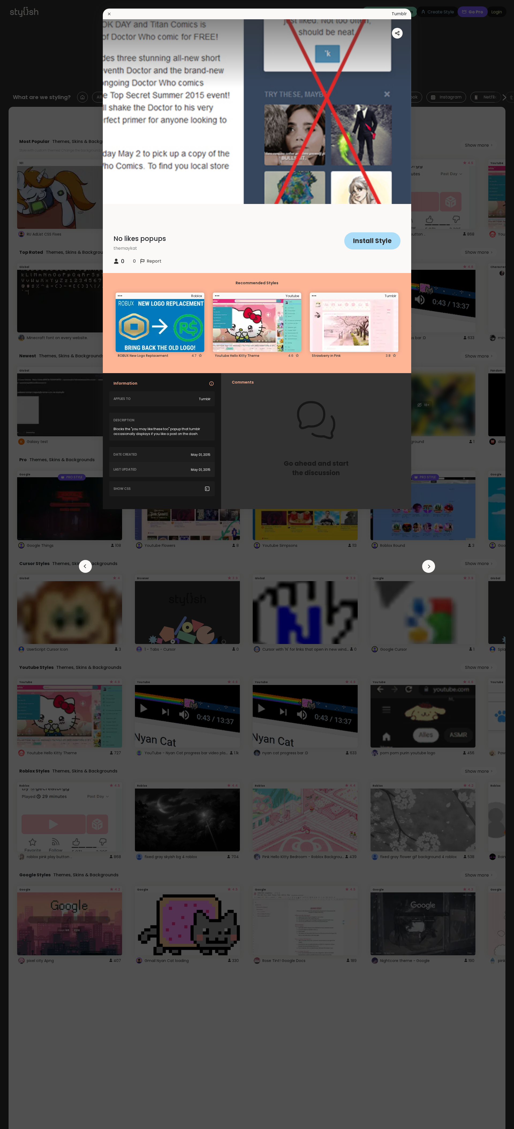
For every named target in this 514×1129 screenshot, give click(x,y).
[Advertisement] (21, 564)
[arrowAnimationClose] (85, 566)
